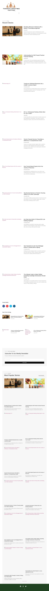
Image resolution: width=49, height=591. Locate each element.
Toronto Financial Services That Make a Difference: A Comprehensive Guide (34, 140)
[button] (19, 13)
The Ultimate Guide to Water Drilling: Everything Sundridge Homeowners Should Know (34, 276)
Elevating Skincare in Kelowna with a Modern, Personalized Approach (33, 27)
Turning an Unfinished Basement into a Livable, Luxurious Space (33, 84)
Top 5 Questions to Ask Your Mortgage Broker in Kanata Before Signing (33, 246)
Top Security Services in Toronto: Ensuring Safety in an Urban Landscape (34, 193)
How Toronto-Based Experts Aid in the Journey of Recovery (33, 167)
